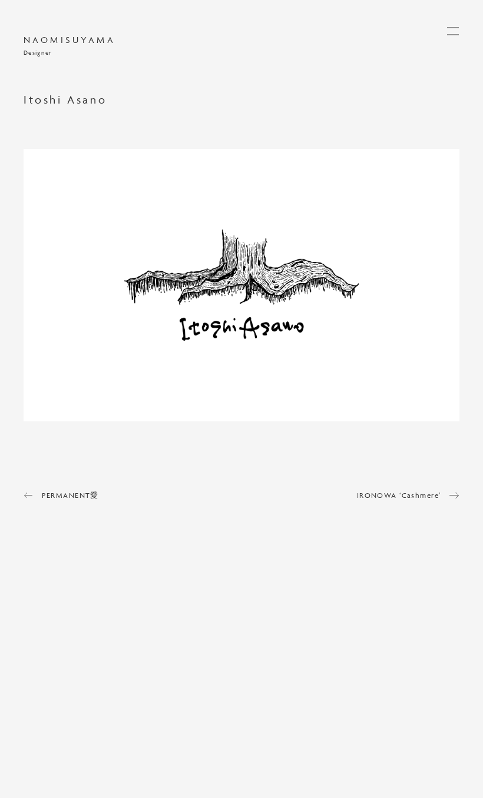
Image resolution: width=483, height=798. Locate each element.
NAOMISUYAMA (69, 40)
